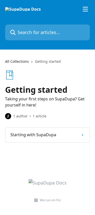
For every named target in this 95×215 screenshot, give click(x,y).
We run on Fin (50, 200)
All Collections (17, 61)
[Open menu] (85, 9)
